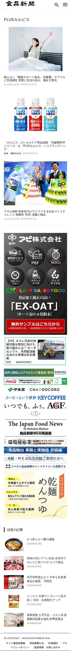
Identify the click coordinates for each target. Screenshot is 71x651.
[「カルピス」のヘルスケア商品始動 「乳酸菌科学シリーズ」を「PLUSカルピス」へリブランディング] (35, 114)
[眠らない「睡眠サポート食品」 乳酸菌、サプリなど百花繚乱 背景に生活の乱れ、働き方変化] (35, 49)
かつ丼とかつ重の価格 (40, 539)
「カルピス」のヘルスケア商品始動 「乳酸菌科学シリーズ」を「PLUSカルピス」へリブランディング (35, 146)
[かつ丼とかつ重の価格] (14, 544)
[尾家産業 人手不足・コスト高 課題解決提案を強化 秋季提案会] (14, 620)
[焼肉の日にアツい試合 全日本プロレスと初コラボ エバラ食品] (14, 563)
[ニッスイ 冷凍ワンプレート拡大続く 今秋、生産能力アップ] (14, 601)
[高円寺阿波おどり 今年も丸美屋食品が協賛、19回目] (14, 582)
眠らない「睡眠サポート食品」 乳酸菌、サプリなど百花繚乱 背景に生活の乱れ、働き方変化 (34, 78)
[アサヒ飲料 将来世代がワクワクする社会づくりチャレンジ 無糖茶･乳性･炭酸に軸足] (35, 183)
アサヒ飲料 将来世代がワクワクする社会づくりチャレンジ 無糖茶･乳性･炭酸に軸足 (34, 213)
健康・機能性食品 (13, 153)
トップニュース (11, 84)
